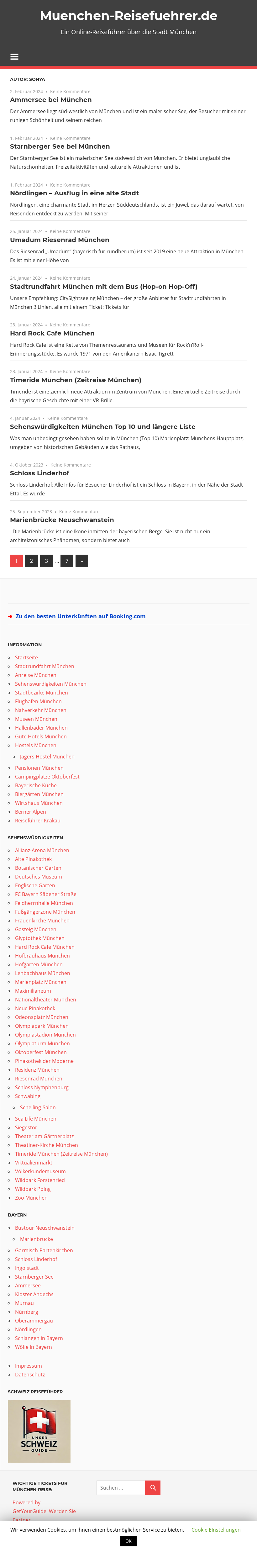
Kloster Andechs (34, 1294)
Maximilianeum (33, 990)
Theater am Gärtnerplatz (44, 1136)
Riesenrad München (38, 1078)
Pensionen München (39, 767)
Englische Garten (35, 885)
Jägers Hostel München (47, 756)
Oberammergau (34, 1320)
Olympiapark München (42, 1025)
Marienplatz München (40, 982)
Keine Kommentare (70, 91)
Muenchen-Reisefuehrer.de (129, 15)
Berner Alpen (30, 811)
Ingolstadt (27, 1267)
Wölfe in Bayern (33, 1346)
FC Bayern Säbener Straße (45, 894)
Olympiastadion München (45, 1034)
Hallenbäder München (41, 727)
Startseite (26, 657)
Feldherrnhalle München (44, 903)
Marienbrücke (36, 1239)
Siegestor (26, 1127)
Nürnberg (26, 1311)
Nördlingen (28, 1329)
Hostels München (35, 745)
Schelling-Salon (38, 1107)
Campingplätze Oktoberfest (47, 776)
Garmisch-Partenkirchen (44, 1250)
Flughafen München (38, 701)
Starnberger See (34, 1276)
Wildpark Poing (33, 1188)
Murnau (24, 1303)
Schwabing (27, 1096)
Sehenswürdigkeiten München (51, 683)
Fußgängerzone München (45, 911)
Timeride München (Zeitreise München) (75, 380)
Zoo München (31, 1197)
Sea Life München (35, 1118)
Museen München (36, 718)
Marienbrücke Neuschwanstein (62, 520)
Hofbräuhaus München (42, 955)
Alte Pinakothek (33, 859)
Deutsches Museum (38, 876)
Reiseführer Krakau (37, 820)
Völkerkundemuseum (40, 1171)
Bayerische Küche (36, 785)
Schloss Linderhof (39, 473)
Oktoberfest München (41, 1052)
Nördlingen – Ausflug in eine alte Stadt (74, 193)
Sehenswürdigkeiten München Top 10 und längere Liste (103, 426)
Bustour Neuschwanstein (45, 1227)
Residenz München (37, 1069)
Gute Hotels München (41, 736)
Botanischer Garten (38, 867)
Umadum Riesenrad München (59, 240)
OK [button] (128, 1541)
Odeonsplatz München (41, 1017)
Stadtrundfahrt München (44, 666)
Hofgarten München (39, 964)
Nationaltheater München (45, 999)
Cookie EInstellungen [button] (216, 1529)
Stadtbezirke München (41, 692)
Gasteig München (35, 929)
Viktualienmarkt (33, 1162)
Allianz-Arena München (42, 850)
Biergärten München (39, 794)
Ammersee (28, 1285)
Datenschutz (30, 1374)
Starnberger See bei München (60, 146)
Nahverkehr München (40, 710)
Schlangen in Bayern (39, 1338)
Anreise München (35, 675)
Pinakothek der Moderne (44, 1061)
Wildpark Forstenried (40, 1180)
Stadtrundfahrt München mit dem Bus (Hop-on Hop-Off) (103, 286)
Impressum (28, 1365)
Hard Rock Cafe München (52, 333)
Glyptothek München (40, 938)
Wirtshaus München (39, 803)
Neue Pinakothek (35, 1008)
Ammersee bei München (51, 99)
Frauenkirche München (42, 920)
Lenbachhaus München (42, 973)
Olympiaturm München (42, 1043)
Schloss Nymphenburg (42, 1087)
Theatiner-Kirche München (46, 1145)
